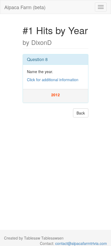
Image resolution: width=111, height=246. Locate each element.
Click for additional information (52, 79)
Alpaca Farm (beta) (25, 6)
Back (81, 113)
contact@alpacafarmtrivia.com (81, 243)
